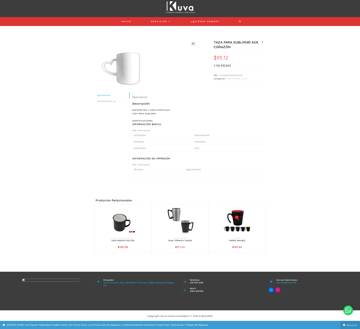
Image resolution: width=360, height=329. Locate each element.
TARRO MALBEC (237, 240)
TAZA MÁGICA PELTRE (122, 240)
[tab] (112, 95)
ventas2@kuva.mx (286, 282)
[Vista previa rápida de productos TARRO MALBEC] (262, 211)
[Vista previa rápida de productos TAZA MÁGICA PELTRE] (148, 211)
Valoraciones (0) (106, 101)
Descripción (103, 95)
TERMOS (183, 238)
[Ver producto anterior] (257, 42)
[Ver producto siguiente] (262, 42)
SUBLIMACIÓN (233, 79)
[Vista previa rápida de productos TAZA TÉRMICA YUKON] (205, 211)
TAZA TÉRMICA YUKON (180, 240)
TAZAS (244, 79)
